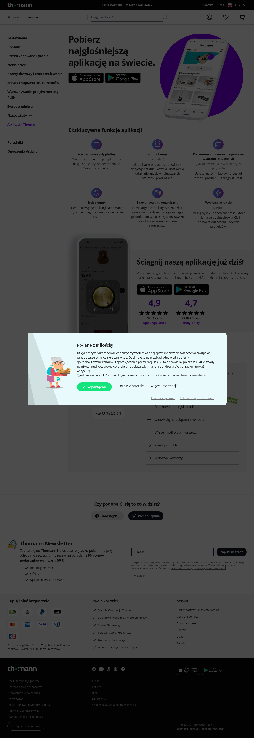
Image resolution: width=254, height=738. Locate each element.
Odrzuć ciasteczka (131, 386)
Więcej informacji (163, 386)
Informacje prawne (163, 398)
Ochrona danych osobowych (197, 398)
